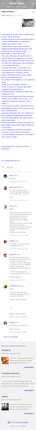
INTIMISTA (6, 350)
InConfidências (14, 286)
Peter (11, 206)
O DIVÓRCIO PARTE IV (10, 373)
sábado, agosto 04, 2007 (18, 280)
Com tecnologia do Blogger (19, 422)
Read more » (29, 367)
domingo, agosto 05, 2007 (18, 332)
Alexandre (13, 254)
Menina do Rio (14, 187)
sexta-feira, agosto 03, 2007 (19, 181)
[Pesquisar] (33, 4)
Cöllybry (12, 322)
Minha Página (17, 3)
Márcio (12, 175)
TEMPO (5, 397)
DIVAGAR (9, 167)
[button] (33, 12)
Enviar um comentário (11, 337)
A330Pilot (23, 426)
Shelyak (12, 241)
